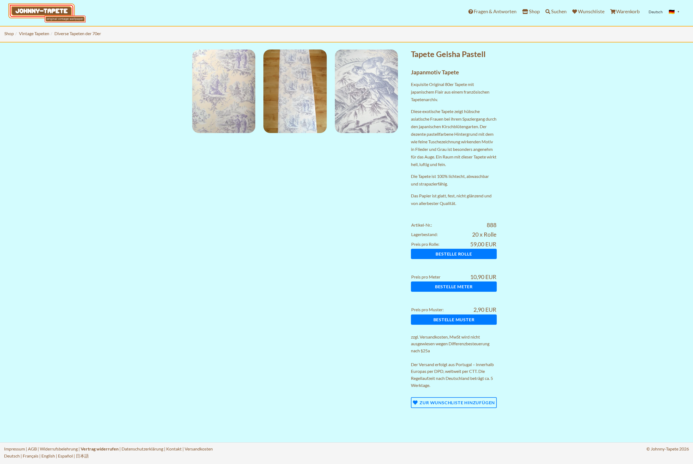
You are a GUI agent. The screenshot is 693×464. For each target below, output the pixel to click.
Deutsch (12, 455)
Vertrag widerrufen (100, 448)
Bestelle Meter (454, 286)
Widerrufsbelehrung (59, 448)
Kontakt (174, 448)
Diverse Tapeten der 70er (77, 33)
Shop (534, 11)
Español (65, 455)
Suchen (558, 11)
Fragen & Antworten (495, 11)
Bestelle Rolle (454, 253)
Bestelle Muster (454, 319)
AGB (32, 448)
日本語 (82, 455)
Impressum (14, 448)
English (48, 455)
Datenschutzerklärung (142, 448)
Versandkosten (434, 336)
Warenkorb (627, 11)
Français (30, 455)
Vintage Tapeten (34, 33)
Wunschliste (590, 11)
